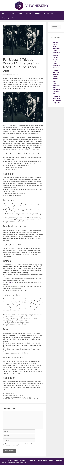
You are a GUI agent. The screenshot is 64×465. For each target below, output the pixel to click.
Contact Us (23, 460)
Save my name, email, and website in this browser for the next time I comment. (23, 445)
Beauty (20, 13)
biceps (6, 395)
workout (22, 395)
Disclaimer (32, 460)
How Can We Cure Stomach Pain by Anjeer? (56, 74)
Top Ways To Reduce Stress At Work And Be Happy (18, 397)
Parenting (5, 18)
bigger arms (12, 395)
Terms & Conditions (55, 460)
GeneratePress (24, 462)
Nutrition (38, 13)
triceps (18, 395)
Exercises (7, 393)
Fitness (11, 13)
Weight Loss (48, 13)
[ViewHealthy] (32, 5)
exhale (11, 282)
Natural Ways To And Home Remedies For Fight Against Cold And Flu (23, 398)
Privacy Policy (43, 460)
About (14, 18)
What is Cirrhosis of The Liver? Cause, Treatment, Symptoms (56, 61)
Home (4, 13)
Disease (29, 13)
